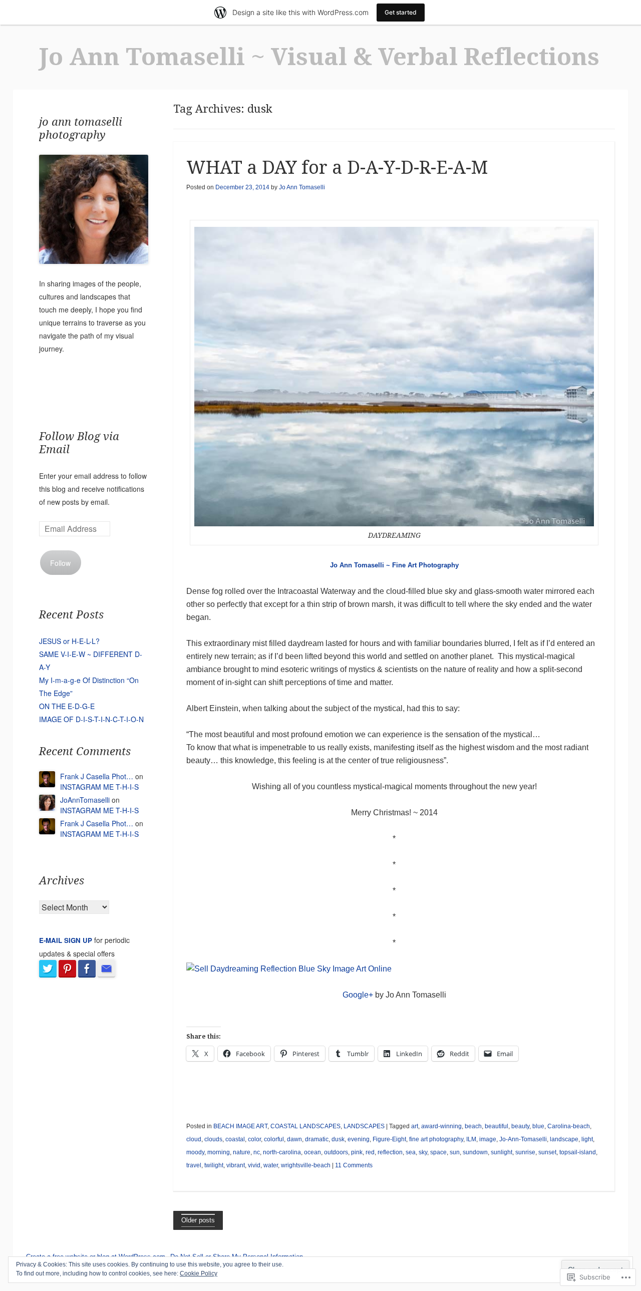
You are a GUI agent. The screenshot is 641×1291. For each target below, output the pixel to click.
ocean (312, 1152)
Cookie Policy (198, 1273)
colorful (274, 1139)
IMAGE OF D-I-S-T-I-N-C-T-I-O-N (91, 719)
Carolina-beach (568, 1126)
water (270, 1165)
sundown (475, 1152)
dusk (338, 1139)
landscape (564, 1139)
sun (455, 1152)
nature (241, 1152)
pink (357, 1152)
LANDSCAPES (364, 1126)
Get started (401, 12)
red (370, 1152)
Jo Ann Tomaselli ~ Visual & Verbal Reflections (319, 57)
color (254, 1139)
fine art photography (436, 1139)
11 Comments (354, 1165)
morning (218, 1152)
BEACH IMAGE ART (240, 1126)
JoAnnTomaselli (85, 800)
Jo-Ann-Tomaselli (523, 1139)
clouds (213, 1139)
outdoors (336, 1152)
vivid (254, 1165)
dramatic (317, 1139)
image (487, 1139)
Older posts (198, 1220)
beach (473, 1126)
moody (195, 1152)
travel (193, 1165)
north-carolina (282, 1152)
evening (359, 1139)
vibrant (235, 1165)
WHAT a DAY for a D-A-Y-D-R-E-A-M (337, 167)
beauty (520, 1126)
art (414, 1126)
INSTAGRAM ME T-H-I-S (99, 787)
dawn (294, 1139)
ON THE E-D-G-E (67, 706)
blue (538, 1126)
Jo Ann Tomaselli (302, 187)
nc (256, 1152)
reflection (390, 1152)
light (587, 1139)
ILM (471, 1139)
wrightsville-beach (306, 1165)
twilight (213, 1165)
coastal (235, 1139)
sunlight (501, 1152)
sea (411, 1152)
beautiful (496, 1126)
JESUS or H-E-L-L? (69, 641)
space (438, 1152)
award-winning (441, 1126)
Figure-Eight (389, 1139)
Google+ (358, 995)
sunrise (525, 1152)
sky (423, 1152)
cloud (193, 1139)
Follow (60, 563)
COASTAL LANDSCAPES (305, 1126)
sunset (547, 1152)
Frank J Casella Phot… (96, 776)
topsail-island (577, 1152)
